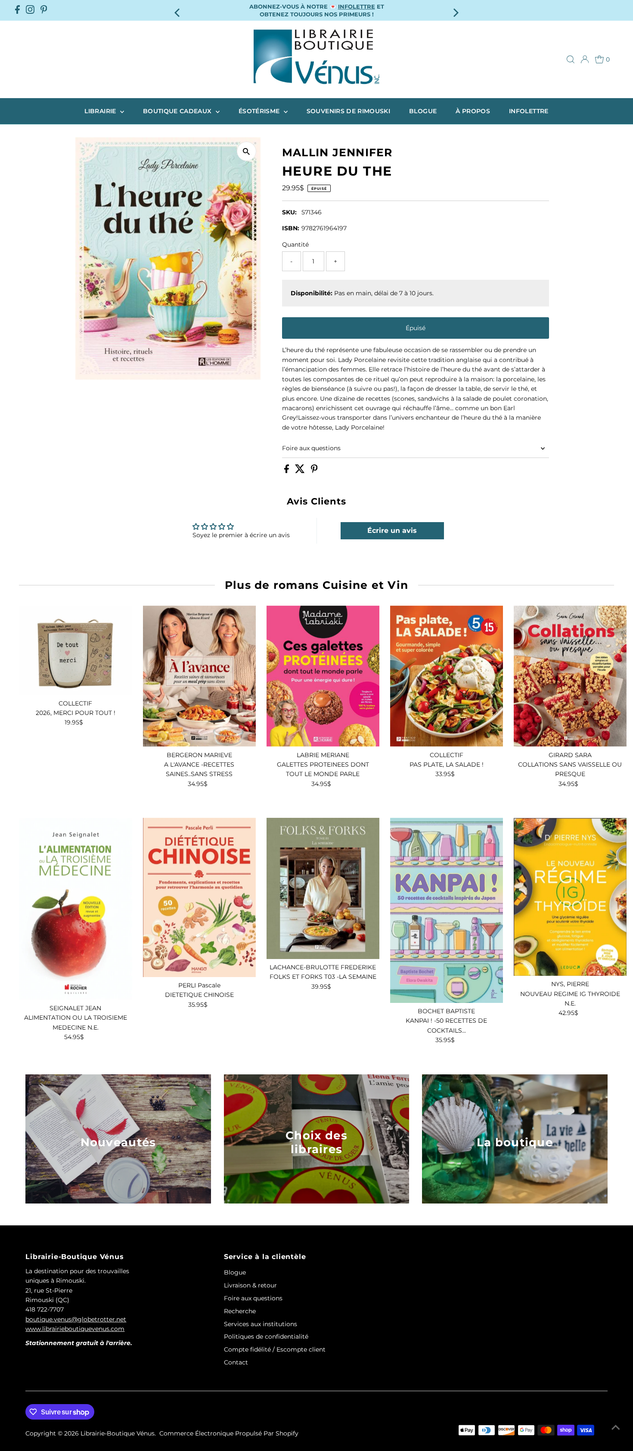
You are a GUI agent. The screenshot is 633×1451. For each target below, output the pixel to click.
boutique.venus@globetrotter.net (75, 1319)
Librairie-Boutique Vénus (118, 1433)
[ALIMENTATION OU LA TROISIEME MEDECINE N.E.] (75, 909)
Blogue (423, 111)
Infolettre (529, 111)
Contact (236, 1362)
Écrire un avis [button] (392, 530)
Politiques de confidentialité (266, 1336)
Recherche (240, 1311)
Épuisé (415, 328)
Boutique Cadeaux (178, 111)
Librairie (101, 111)
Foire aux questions (311, 448)
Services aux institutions (260, 1324)
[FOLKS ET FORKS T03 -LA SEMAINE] (323, 888)
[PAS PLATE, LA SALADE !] (446, 676)
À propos (473, 111)
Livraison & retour (250, 1285)
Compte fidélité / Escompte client (275, 1349)
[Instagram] (30, 10)
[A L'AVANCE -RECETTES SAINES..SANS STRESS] (199, 676)
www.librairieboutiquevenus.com (74, 1329)
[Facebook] (17, 10)
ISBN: (290, 228)
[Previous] (177, 10)
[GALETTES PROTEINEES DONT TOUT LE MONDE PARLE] (323, 676)
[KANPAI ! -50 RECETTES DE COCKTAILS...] (446, 910)
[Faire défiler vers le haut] (615, 1427)
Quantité (295, 244)
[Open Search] (570, 59)
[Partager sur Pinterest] (314, 471)
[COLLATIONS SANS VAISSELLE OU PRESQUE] (570, 676)
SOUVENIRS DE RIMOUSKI (348, 111)
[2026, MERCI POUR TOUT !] (75, 650)
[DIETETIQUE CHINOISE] (199, 897)
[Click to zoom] (246, 151)
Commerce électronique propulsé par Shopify (228, 1433)
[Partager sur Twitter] (301, 471)
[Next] (455, 10)
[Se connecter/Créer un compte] (585, 59)
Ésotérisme (260, 111)
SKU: (289, 212)
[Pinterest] (44, 10)
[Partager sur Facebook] (287, 471)
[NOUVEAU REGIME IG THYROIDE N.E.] (570, 897)
